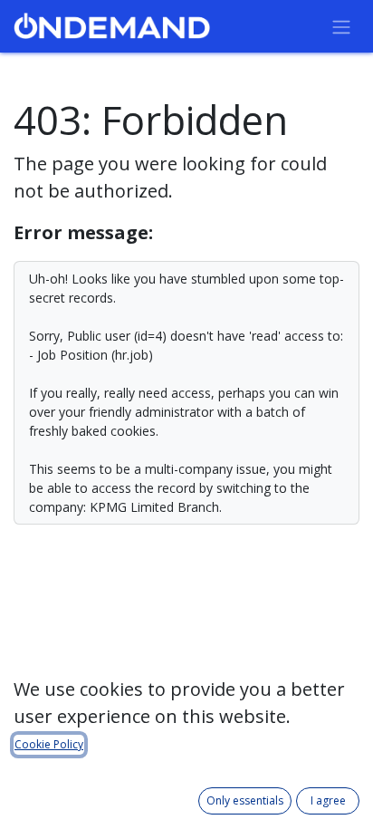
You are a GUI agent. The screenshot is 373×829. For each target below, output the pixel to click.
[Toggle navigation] (341, 26)
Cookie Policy (48, 744)
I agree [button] (328, 800)
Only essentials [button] (244, 800)
